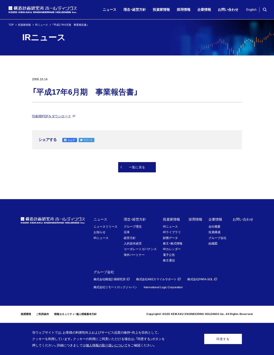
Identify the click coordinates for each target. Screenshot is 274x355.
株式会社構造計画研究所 (109, 279)
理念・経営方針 (135, 219)
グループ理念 (133, 226)
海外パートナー (134, 255)
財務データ (170, 238)
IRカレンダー (172, 249)
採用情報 (195, 219)
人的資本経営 (133, 243)
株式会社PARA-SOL (200, 279)
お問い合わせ (243, 219)
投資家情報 (24, 24)
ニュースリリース (106, 226)
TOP (11, 24)
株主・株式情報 (172, 243)
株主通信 (169, 260)
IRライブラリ (172, 232)
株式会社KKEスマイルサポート (156, 279)
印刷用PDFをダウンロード (51, 116)
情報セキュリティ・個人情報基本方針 (75, 314)
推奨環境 (26, 314)
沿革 (127, 232)
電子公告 (169, 255)
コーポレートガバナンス (140, 249)
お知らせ (100, 232)
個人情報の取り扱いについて (107, 345)
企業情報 (215, 219)
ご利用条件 (42, 314)
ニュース (100, 219)
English (251, 9)
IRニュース (41, 24)
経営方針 (130, 238)
